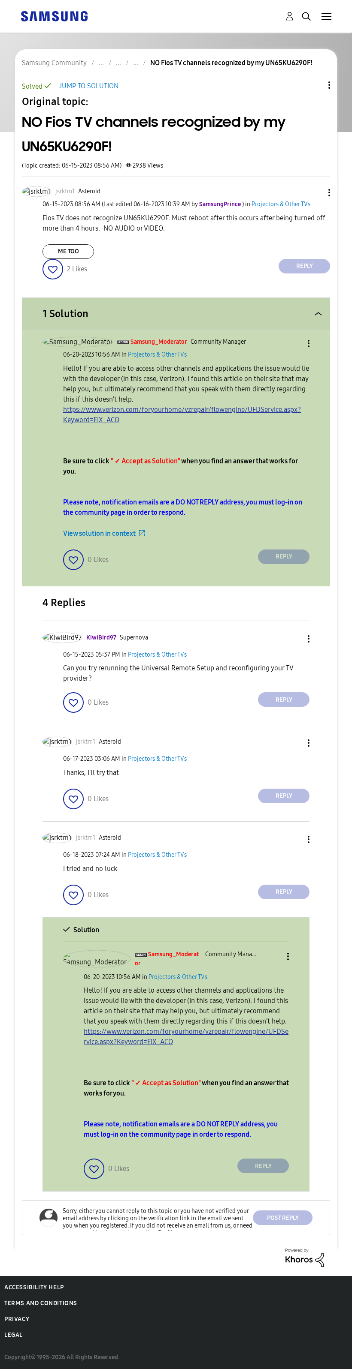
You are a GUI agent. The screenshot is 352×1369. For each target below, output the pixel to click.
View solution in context (99, 533)
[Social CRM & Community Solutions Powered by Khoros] (304, 1257)
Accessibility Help (34, 1287)
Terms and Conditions (40, 1303)
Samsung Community (54, 63)
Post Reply (283, 1218)
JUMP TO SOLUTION (88, 86)
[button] (315, 192)
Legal (13, 1335)
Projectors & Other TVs (281, 204)
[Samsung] (54, 16)
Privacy (16, 1319)
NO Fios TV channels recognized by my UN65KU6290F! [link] (231, 63)
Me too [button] (68, 251)
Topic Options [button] (314, 85)
